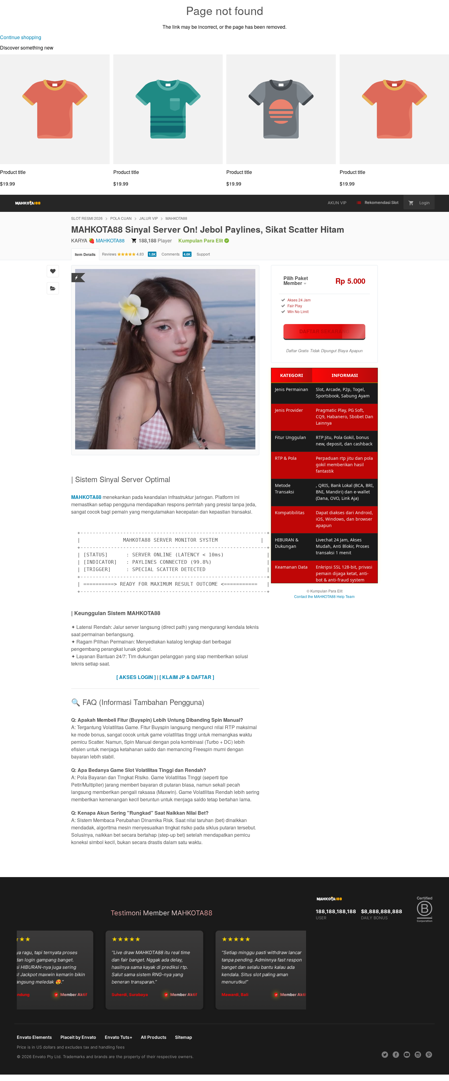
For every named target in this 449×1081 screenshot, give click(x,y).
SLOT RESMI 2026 (87, 218)
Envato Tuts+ (118, 1037)
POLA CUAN (121, 218)
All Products (153, 1037)
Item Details (85, 254)
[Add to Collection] (53, 288)
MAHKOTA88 (176, 218)
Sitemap (183, 1037)
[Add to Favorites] (53, 271)
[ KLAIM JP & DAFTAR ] (186, 677)
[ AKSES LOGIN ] (136, 677)
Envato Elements (34, 1037)
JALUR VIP (148, 218)
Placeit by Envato (78, 1037)
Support (203, 253)
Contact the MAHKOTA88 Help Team (324, 596)
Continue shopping (20, 37)
